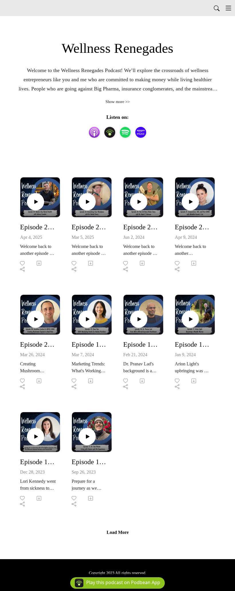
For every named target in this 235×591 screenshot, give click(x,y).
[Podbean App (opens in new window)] (109, 132)
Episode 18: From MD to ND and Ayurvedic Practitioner (141, 344)
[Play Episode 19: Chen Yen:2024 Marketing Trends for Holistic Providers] (87, 319)
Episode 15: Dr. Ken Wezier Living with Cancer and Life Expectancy (89, 462)
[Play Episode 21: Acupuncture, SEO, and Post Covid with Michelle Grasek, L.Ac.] (190, 201)
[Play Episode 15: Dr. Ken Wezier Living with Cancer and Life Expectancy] (87, 436)
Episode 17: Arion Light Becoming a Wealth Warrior (192, 344)
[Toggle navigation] (228, 8)
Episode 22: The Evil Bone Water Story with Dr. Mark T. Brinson (141, 227)
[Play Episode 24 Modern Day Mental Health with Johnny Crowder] (35, 201)
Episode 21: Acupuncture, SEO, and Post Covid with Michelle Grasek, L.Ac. (192, 227)
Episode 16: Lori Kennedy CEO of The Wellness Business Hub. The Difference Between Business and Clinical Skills (38, 462)
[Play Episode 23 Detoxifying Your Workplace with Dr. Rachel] (87, 201)
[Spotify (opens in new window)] (125, 132)
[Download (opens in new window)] (39, 263)
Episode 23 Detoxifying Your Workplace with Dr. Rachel (89, 227)
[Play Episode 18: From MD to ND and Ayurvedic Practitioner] (138, 319)
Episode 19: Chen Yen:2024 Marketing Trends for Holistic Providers (89, 344)
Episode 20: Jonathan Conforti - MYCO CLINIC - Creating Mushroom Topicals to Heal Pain (38, 344)
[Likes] (22, 263)
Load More (118, 532)
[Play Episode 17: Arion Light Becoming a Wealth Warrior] (190, 319)
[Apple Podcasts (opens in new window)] (94, 132)
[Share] (22, 269)
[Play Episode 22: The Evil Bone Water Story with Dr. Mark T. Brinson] (138, 201)
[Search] (216, 8)
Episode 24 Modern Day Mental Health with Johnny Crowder (38, 227)
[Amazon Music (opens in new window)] (140, 132)
